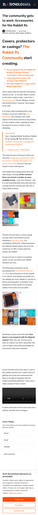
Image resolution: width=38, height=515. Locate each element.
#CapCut (18, 145)
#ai (14, 142)
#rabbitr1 (9, 142)
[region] (19, 493)
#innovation (10, 145)
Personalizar (19, 505)
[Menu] (35, 4)
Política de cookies (15, 493)
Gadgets (5, 33)
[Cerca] (36, 472)
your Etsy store (17, 241)
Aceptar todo (19, 499)
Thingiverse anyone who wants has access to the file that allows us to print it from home (18, 161)
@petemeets (10, 133)
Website (7, 447)
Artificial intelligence (16, 33)
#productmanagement (25, 142)
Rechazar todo (19, 511)
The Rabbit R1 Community (15, 52)
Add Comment (10, 454)
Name (6, 433)
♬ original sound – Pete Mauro (17, 150)
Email (6, 440)
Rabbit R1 (28, 33)
